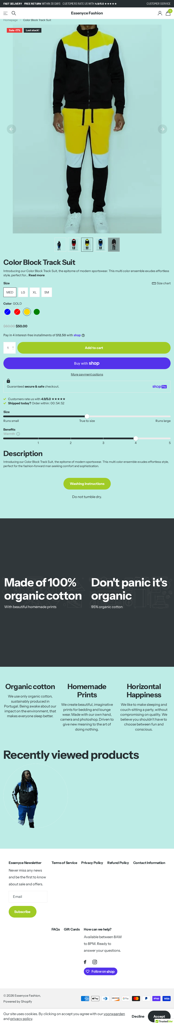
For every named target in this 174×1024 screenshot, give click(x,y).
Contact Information (149, 863)
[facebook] (85, 962)
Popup (18, 434)
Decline (138, 1016)
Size (87, 283)
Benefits (9, 429)
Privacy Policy (92, 863)
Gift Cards (72, 929)
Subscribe (22, 912)
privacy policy (21, 1019)
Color (12, 304)
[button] (14, 344)
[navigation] (11, 129)
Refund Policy (118, 863)
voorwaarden (114, 1014)
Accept (159, 1016)
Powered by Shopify (17, 1001)
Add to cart (94, 348)
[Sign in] (160, 13)
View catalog (5, 13)
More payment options (87, 374)
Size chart (164, 283)
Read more (37, 275)
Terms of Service (64, 863)
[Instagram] (95, 962)
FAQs (56, 929)
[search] (14, 13)
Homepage (10, 20)
